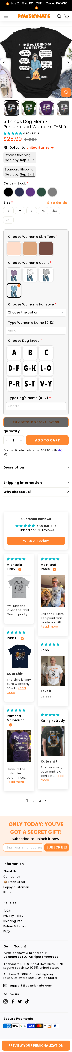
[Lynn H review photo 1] (19, 656)
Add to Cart (47, 440)
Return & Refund (15, 926)
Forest (41, 192)
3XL (8, 220)
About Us (9, 871)
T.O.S (7, 911)
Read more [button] (49, 626)
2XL (54, 211)
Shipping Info (12, 921)
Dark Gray (52, 192)
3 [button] (40, 801)
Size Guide (57, 202)
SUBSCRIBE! (56, 847)
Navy (19, 192)
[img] (16, 559)
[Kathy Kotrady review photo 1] (53, 741)
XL (43, 211)
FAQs (7, 931)
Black (8, 192)
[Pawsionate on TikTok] (27, 1001)
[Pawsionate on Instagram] (5, 1001)
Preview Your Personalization (36, 422)
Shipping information (22, 482)
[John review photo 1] (53, 670)
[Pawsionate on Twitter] (20, 1001)
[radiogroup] (36, 249)
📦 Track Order (14, 882)
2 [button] (33, 801)
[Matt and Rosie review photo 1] (53, 591)
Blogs (7, 892)
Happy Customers (16, 887)
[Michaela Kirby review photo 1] (19, 587)
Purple (30, 192)
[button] (13, 133)
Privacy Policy (13, 916)
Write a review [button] (36, 540)
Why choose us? (17, 492)
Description (13, 467)
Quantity (11, 431)
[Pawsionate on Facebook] (13, 1001)
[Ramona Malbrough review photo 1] (19, 746)
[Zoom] (66, 92)
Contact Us (11, 877)
